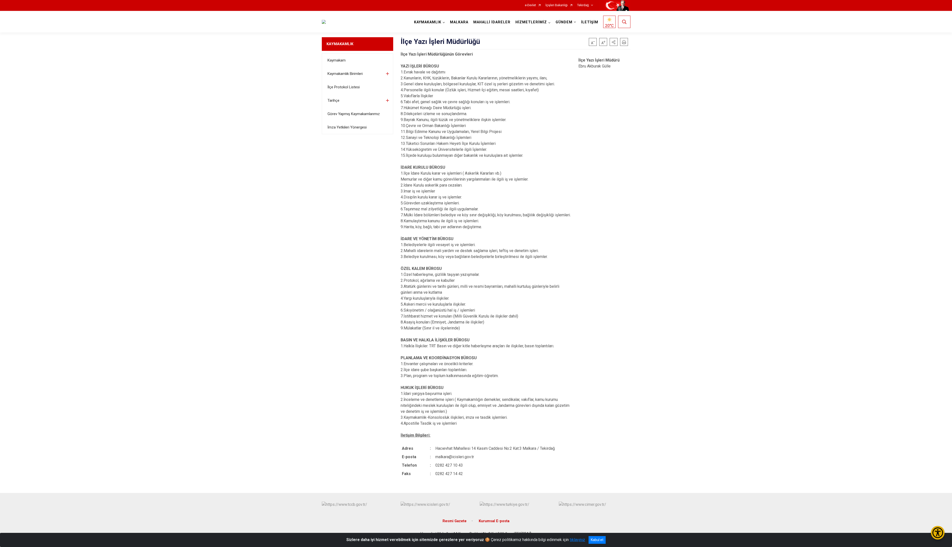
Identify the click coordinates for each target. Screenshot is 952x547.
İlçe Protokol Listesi (343, 87)
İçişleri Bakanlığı (556, 5)
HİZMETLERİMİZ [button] (531, 22)
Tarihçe (333, 100)
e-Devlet (530, 5)
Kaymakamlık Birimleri (345, 73)
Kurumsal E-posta (494, 521)
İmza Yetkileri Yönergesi (347, 127)
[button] (614, 42)
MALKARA (459, 22)
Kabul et (597, 540)
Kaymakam (336, 60)
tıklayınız (577, 539)
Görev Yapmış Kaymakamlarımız (353, 114)
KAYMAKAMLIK (340, 44)
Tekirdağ (583, 5)
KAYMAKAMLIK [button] (427, 22)
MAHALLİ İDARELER (491, 22)
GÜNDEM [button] (564, 22)
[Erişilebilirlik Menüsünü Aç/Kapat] (938, 533)
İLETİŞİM (589, 22)
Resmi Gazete (455, 521)
